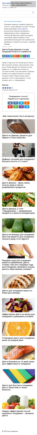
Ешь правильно (9, 3)
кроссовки (22, 29)
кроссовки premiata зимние (12, 21)
